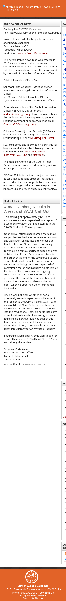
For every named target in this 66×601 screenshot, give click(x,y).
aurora (10, 6)
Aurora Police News (37, 6)
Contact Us (46, 592)
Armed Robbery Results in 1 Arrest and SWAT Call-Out (28, 209)
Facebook (30, 151)
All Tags (55, 6)
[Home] (33, 582)
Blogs (19, 6)
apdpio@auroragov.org (16, 114)
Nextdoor (38, 154)
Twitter (42, 151)
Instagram (9, 154)
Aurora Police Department (33, 53)
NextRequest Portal (42, 138)
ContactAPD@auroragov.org (19, 124)
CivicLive (39, 598)
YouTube (22, 154)
